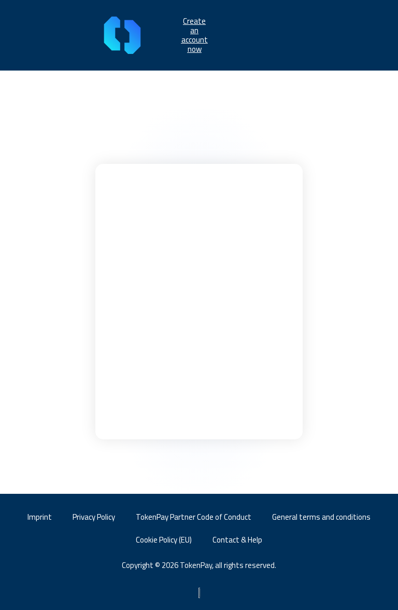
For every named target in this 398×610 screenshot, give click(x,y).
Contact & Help (237, 540)
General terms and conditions (321, 517)
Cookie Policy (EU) (164, 540)
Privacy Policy (94, 517)
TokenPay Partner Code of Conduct (193, 517)
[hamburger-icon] (299, 35)
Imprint (39, 517)
